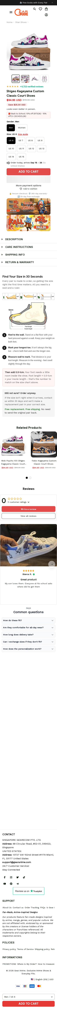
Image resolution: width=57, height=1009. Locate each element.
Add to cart (28, 1004)
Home (9, 22)
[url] (16, 862)
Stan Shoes (21, 22)
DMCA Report (8, 979)
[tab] (27, 478)
